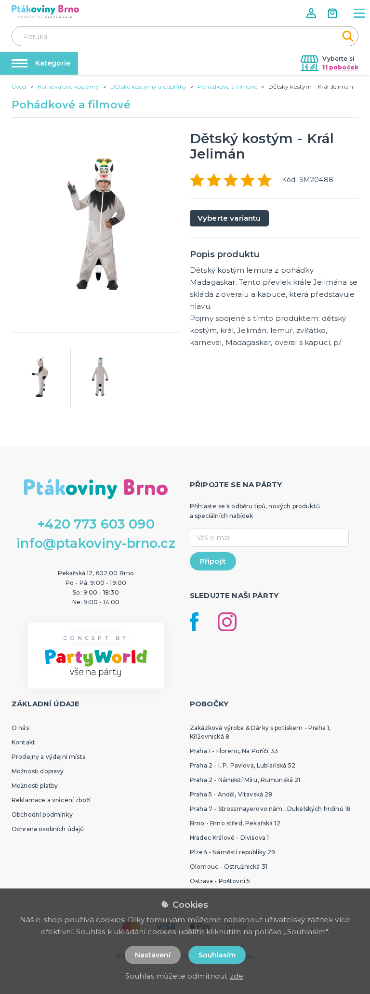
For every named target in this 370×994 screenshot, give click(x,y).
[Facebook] (194, 621)
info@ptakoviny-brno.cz (95, 543)
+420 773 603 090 (96, 524)
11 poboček (340, 67)
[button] (312, 13)
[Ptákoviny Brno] (45, 11)
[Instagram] (227, 621)
